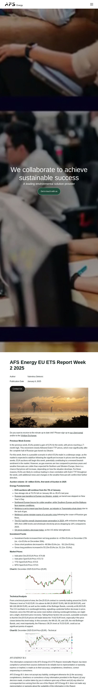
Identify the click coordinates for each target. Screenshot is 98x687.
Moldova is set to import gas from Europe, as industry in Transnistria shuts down (48, 508)
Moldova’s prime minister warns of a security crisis (36, 515)
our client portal (76, 433)
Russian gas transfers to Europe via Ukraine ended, (37, 496)
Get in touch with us (49, 191)
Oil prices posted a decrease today (29, 530)
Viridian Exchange (28, 436)
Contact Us (17, 389)
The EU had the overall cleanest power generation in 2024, (40, 521)
